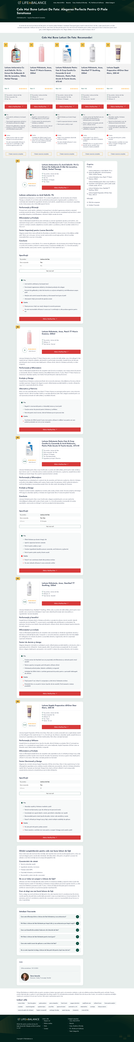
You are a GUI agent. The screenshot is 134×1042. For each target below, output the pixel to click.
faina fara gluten (32, 1003)
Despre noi (47, 1021)
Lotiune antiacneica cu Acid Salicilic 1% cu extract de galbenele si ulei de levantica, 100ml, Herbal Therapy (100, 172)
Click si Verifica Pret (15, 107)
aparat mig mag (66, 1010)
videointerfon (83, 1006)
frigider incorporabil (41, 1010)
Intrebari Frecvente (94, 205)
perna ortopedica (54, 1003)
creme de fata (85, 1010)
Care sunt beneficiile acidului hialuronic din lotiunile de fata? (40, 930)
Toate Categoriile (74, 1031)
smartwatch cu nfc (73, 1006)
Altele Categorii (110, 3)
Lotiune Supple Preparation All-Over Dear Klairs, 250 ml (100, 194)
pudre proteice (42, 1003)
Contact (46, 1028)
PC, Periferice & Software (96, 3)
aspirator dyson (41, 1006)
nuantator (20, 1006)
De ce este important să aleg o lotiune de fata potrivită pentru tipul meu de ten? (45, 950)
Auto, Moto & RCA (58, 3)
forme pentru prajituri (110, 1003)
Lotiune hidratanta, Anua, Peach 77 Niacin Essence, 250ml (100, 178)
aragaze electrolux (74, 1003)
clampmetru (75, 1010)
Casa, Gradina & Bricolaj (80, 3)
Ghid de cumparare (94, 202)
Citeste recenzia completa (16, 154)
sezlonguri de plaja (54, 1010)
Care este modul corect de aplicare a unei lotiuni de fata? (38, 943)
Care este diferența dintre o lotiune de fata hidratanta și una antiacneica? (43, 917)
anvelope (92, 1006)
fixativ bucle (64, 1003)
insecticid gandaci (30, 1006)
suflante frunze (97, 1003)
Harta (45, 1026)
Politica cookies (48, 1023)
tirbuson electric (102, 1006)
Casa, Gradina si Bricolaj (76, 1026)
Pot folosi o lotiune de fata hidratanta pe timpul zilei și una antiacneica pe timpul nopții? (48, 923)
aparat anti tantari (61, 1006)
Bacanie (68, 3)
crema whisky (21, 1003)
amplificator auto (87, 1003)
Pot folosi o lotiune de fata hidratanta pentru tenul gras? (38, 937)
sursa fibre (51, 1006)
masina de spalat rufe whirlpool (25, 1010)
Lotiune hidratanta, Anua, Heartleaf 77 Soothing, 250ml (99, 189)
